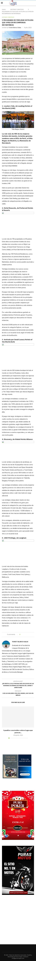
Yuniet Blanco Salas (15, 27)
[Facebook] (26, 3)
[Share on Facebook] (23, 634)
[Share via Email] (29, 634)
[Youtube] (31, 3)
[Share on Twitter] (25, 634)
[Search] (34, 3)
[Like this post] (21, 634)
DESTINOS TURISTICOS (17, 9)
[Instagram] (28, 3)
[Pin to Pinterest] (27, 634)
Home (4, 9)
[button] (3, 722)
